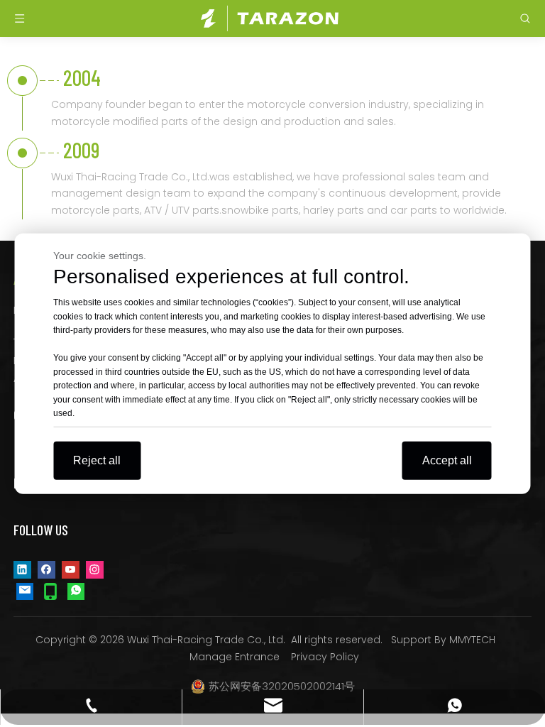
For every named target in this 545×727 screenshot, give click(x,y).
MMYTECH (472, 640)
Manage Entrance (234, 657)
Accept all (447, 460)
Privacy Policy (325, 657)
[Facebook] (46, 569)
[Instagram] (95, 569)
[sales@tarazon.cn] (24, 590)
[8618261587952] (75, 590)
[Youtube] (70, 569)
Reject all (97, 460)
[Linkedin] (22, 569)
